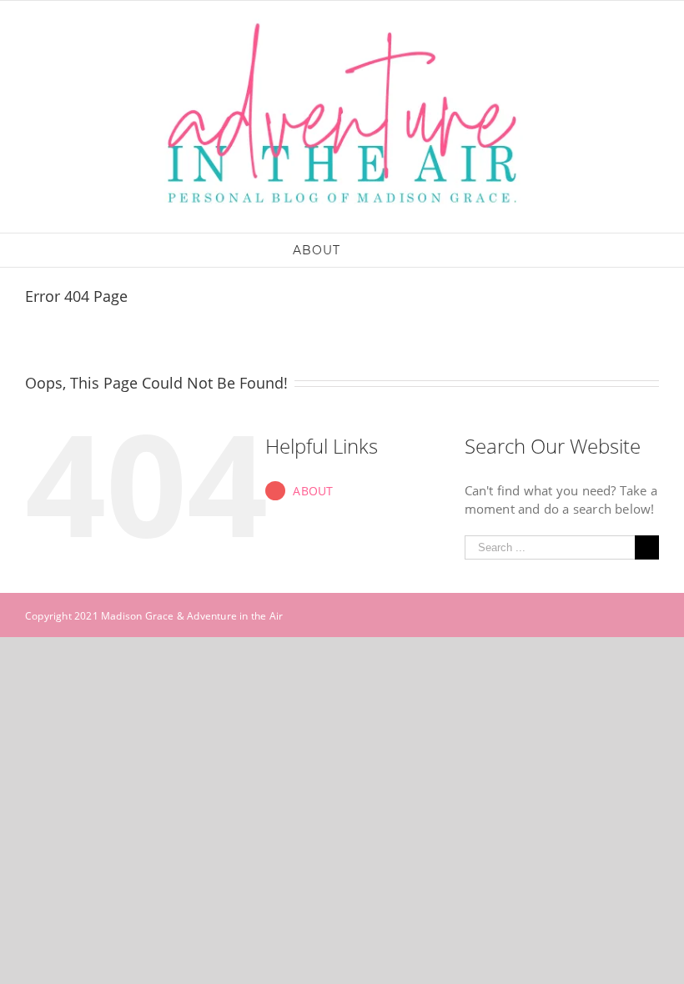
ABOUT (313, 491)
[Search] (366, 250)
